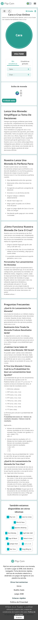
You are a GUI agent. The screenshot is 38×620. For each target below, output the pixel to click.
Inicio (19, 586)
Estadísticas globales (25, 62)
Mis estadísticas (13, 62)
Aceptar (19, 617)
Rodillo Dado (19, 590)
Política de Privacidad (19, 602)
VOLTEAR (19, 53)
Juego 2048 (19, 594)
